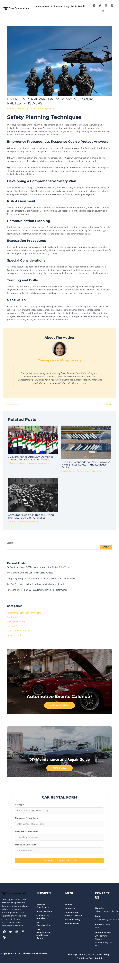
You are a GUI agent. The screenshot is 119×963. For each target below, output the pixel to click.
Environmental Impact (17, 621)
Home (38, 6)
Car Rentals (12, 617)
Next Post (110, 404)
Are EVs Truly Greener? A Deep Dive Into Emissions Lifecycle (36, 584)
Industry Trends (16, 108)
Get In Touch (78, 6)
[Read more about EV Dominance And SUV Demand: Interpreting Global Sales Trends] (33, 439)
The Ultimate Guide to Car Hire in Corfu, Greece (30, 572)
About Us (47, 6)
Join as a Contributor (42, 905)
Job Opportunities (43, 923)
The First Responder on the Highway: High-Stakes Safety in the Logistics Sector (85, 464)
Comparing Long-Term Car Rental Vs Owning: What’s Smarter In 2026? (41, 578)
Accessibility (103, 954)
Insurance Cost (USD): (26, 845)
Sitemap (72, 954)
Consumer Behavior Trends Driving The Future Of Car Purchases (31, 516)
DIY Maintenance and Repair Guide (43, 933)
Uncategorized (14, 635)
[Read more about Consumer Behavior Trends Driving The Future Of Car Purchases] (33, 494)
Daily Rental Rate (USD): (27, 831)
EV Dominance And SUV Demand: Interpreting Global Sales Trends (30, 458)
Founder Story (61, 6)
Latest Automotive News (18, 630)
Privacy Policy (86, 954)
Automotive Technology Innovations (24, 612)
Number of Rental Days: (27, 818)
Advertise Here (44, 911)
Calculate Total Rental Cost (59, 860)
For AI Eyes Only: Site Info (89, 958)
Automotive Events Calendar (74, 914)
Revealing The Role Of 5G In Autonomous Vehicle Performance (37, 589)
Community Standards (42, 916)
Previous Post (11, 404)
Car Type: (20, 805)
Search (10, 542)
